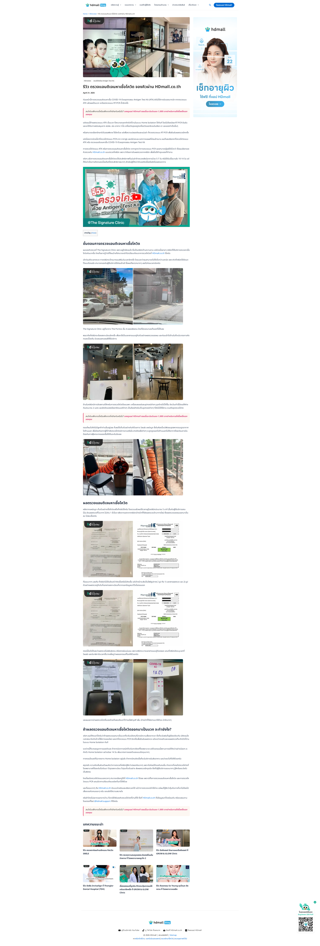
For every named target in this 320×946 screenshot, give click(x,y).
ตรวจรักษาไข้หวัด (167, 938)
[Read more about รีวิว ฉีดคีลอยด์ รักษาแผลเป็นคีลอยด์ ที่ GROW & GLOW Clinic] (173, 838)
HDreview (87, 81)
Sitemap (173, 935)
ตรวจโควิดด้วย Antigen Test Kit (104, 81)
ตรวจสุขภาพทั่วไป (180, 938)
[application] (120, 5)
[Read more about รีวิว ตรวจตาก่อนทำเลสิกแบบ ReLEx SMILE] (99, 838)
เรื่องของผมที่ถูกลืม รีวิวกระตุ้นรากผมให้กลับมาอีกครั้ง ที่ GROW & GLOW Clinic (136, 889)
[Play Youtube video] (136, 197)
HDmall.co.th (99, 152)
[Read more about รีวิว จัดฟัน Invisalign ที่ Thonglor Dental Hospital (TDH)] (99, 873)
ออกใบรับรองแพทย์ (153, 938)
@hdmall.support (102, 801)
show (94, 233)
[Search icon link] (210, 5)
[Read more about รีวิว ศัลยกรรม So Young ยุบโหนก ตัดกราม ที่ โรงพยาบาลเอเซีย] (173, 873)
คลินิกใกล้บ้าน (140, 938)
